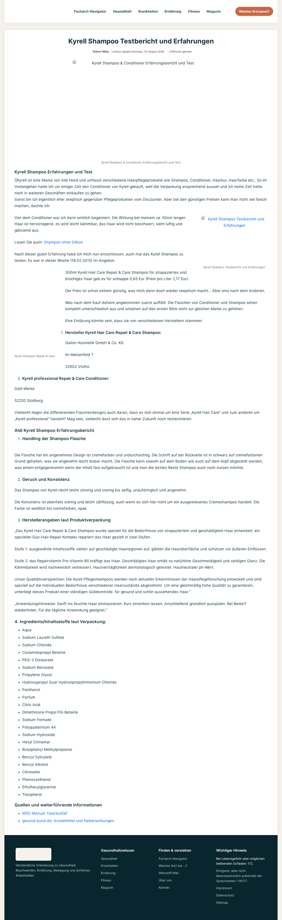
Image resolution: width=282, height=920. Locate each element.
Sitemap (222, 902)
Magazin (214, 11)
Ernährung (173, 11)
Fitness (194, 11)
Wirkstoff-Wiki (169, 873)
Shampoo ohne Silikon (63, 242)
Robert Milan (101, 51)
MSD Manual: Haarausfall (44, 813)
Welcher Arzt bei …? (173, 866)
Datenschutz (225, 895)
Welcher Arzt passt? (254, 11)
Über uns (165, 880)
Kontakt (164, 887)
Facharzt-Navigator (90, 11)
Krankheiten (148, 11)
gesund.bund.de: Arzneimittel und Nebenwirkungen (68, 821)
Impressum (224, 888)
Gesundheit (122, 11)
